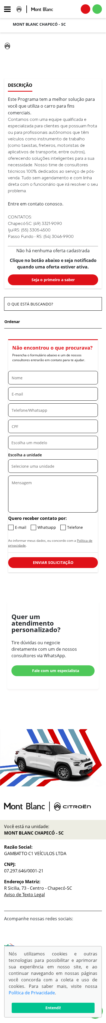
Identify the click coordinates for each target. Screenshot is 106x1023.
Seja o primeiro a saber (53, 279)
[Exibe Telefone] (85, 9)
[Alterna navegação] (9, 9)
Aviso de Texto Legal (24, 895)
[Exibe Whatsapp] (97, 9)
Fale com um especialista (55, 670)
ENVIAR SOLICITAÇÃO (53, 562)
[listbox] (53, 466)
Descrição (20, 85)
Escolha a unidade (25, 454)
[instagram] (96, 934)
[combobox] (53, 442)
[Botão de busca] (94, 304)
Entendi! (53, 1007)
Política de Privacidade (32, 993)
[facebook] (84, 934)
